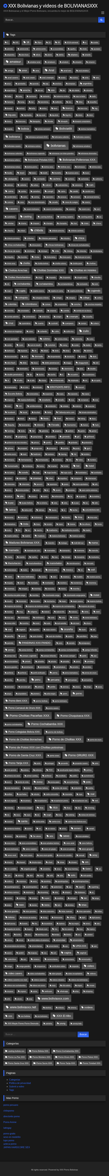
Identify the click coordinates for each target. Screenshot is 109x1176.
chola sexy (11, 263)
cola (8, 298)
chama (23, 223)
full (33, 431)
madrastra (53, 530)
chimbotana (97, 251)
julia (21, 496)
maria (10, 557)
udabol (90, 935)
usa (45, 953)
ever (9, 406)
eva (96, 400)
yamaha (49, 1024)
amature (65, 62)
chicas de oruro (13, 251)
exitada (65, 406)
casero (13, 208)
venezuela (86, 959)
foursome (71, 425)
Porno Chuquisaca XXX (75, 715)
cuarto (40, 323)
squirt (81, 887)
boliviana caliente (61, 137)
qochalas (23, 794)
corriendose (30, 317)
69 (59, 42)
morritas (35, 595)
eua (72, 400)
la (71, 496)
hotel (91, 466)
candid (75, 191)
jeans (66, 484)
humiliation (82, 473)
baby (20, 96)
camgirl (50, 191)
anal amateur (83, 71)
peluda (53, 662)
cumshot (51, 345)
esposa (10, 400)
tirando (24, 924)
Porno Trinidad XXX (91, 1063)
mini (54, 577)
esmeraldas (33, 394)
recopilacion (42, 801)
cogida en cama (57, 291)
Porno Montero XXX (41, 1057)
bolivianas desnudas (88, 153)
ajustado (97, 49)
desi (25, 357)
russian (10, 822)
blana (9, 121)
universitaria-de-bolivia (16, 946)
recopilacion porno (61, 801)
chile (57, 251)
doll (97, 363)
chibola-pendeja (13, 238)
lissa (38, 524)
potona (26, 770)
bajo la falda (80, 96)
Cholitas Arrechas (17, 270)
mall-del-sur (78, 543)
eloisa (43, 380)
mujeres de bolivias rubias (38, 606)
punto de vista (23, 782)
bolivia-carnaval (43, 129)
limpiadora (11, 524)
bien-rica (83, 108)
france (85, 425)
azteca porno (9, 1144)
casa (22, 202)
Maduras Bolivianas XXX (24, 542)
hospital (54, 466)
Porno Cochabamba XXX (47, 724)
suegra (34, 898)
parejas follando (49, 656)
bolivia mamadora (88, 129)
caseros (72, 209)
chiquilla (10, 257)
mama (95, 543)
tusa (29, 935)
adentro (10, 49)
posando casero (81, 763)
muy (21, 612)
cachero (71, 179)
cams (63, 191)
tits (35, 923)
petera (40, 687)
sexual (81, 855)
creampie (73, 316)
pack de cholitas (55, 636)
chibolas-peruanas (48, 238)
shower (74, 862)
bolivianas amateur (83, 146)
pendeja (90, 661)
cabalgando (12, 179)
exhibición (52, 406)
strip (56, 892)
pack (23, 636)
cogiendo (95, 290)
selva (64, 829)
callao (35, 185)
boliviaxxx (81, 167)
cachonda (84, 179)
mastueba (95, 557)
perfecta (10, 673)
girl (78, 437)
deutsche (70, 357)
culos (91, 339)
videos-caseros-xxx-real (17, 980)
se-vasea (51, 829)
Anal (51, 70)
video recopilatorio (75, 974)
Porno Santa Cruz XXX (18, 1063)
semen (77, 828)
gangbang (22, 437)
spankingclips (62, 881)
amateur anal (35, 62)
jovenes (71, 490)
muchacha (51, 601)
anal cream (30, 78)
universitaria (78, 940)
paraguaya (85, 643)
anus (9, 84)
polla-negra (50, 694)
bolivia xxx (65, 167)
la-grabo (82, 496)
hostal (65, 466)
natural (46, 612)
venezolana (52, 959)
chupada (52, 277)
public (74, 776)
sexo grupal (87, 849)
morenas (10, 589)
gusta (77, 448)
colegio (59, 298)
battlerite (58, 102)
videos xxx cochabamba (16, 985)
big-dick (55, 115)
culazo (96, 323)
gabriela (45, 431)
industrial (22, 478)
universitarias (37, 946)
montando (49, 583)
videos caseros (40, 980)
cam (91, 185)
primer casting (32, 776)
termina (71, 905)
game (82, 431)
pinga (88, 687)
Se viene (37, 836)
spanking (47, 881)
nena (86, 612)
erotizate (38, 387)
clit (8, 284)
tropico (92, 929)
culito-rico (70, 331)
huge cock (67, 473)
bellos (44, 108)
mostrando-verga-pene (76, 595)
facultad (37, 412)
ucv (79, 935)
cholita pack (77, 263)
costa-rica (45, 317)
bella (33, 108)
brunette (57, 173)
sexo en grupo (50, 849)
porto (38, 763)
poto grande (11, 770)
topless (62, 924)
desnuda (39, 356)
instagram (77, 478)
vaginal (83, 953)
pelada (27, 661)
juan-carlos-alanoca (89, 490)
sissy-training (72, 869)
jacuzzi (39, 484)
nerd (97, 612)
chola (36, 257)
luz (29, 530)
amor (24, 70)
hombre (93, 460)
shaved (22, 862)
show (62, 862)
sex (51, 836)
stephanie (29, 892)
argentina (87, 83)
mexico (69, 570)
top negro (75, 924)
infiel (51, 478)
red (96, 800)
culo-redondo (30, 339)
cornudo (39, 311)
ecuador (74, 374)
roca (18, 815)
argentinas (11, 90)
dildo (24, 363)
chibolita (66, 238)
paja (95, 636)
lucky (9, 530)
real (92, 794)
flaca (94, 419)
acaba (95, 42)
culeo (31, 331)
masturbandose (35, 563)
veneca (36, 959)
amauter (78, 62)
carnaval (76, 197)
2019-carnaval (72, 42)
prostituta (62, 776)
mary (46, 557)
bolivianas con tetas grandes (63, 153)
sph (45, 887)
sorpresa (22, 881)
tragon (29, 929)
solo (73, 875)
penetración (44, 667)
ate (63, 90)
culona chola (62, 339)
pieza (77, 687)
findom (71, 419)
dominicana (39, 369)
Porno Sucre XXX (44, 1063)
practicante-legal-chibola (69, 770)
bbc (70, 102)
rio (8, 815)
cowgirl (58, 317)
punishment (88, 776)
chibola (38, 230)
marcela (94, 550)
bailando (46, 96)
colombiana (31, 304)
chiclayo (44, 251)
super (47, 898)
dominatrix (24, 369)
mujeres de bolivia (14, 606)
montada (34, 583)
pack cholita (37, 636)
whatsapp (64, 991)
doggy (68, 363)
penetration (60, 667)
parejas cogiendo (29, 656)
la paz (76, 503)
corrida (66, 311)
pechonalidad (12, 662)
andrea (75, 78)
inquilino (63, 478)
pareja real (11, 656)
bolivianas (58, 145)
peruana (55, 679)
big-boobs (28, 115)
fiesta (45, 418)
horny (41, 466)
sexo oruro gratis (45, 855)
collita (99, 298)
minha (43, 577)
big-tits (68, 115)
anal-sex (67, 70)
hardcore (36, 454)
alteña (61, 55)
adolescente (41, 49)
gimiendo (66, 437)
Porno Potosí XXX (90, 1057)
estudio (61, 400)
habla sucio (11, 454)
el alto (32, 380)
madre (87, 530)
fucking (10, 431)
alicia (38, 55)
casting (27, 216)
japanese (53, 484)
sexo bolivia (87, 843)
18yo (39, 42)
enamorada (11, 387)
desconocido (12, 357)
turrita (18, 935)
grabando (88, 443)
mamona (80, 550)
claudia (97, 277)
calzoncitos (63, 185)
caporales (49, 197)
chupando (66, 277)
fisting (82, 419)
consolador (24, 311)
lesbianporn (52, 517)
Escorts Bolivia (15, 394)
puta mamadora (13, 788)
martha (34, 557)
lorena (72, 524)
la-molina (95, 496)
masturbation (56, 563)
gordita (61, 442)
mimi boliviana (27, 576)
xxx (10, 1016)
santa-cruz (56, 821)
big (96, 108)
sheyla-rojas (36, 862)
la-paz (11, 502)
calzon (48, 185)
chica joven (36, 245)
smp (41, 875)
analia (63, 78)
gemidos (51, 437)
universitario (53, 946)
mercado (90, 563)
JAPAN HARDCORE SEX (16, 1147)
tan (85, 898)
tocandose (48, 924)
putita (90, 788)
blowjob (64, 121)
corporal (53, 311)
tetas (84, 905)
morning (37, 589)
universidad (60, 940)
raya (80, 794)
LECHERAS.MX (92, 510)
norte (52, 618)
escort (81, 387)
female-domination (88, 412)
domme (54, 369)
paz (95, 656)
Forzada (55, 425)
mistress (66, 577)
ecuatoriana (89, 375)
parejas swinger (69, 656)
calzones (78, 185)
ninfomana (24, 618)
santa (24, 821)
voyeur (23, 991)
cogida (22, 290)
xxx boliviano (42, 1016)
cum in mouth (35, 345)
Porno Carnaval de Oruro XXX (24, 708)
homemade (13, 466)
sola (61, 875)
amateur (15, 61)
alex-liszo (25, 55)
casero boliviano (32, 209)
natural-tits (60, 612)
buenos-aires (73, 173)
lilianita (67, 517)
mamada (14, 550)
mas (56, 557)
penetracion (28, 667)
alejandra (10, 55)
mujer (63, 601)
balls (94, 96)
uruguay (33, 953)
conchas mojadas (94, 304)
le (64, 510)
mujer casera (78, 601)
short (50, 862)
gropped (23, 448)
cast (98, 209)
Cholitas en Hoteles (85, 270)
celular (11, 223)
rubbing (71, 815)
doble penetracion (52, 363)
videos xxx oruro (38, 985)
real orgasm (11, 801)
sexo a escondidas (29, 843)
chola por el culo (83, 257)
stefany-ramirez (13, 892)
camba (23, 191)
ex (20, 406)
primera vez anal (13, 776)
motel (96, 595)
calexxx (10, 185)
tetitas (99, 911)
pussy (40, 782)
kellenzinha (58, 496)
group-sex (38, 448)
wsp (30, 999)
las (86, 503)
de (35, 351)
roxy (59, 815)
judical (9, 496)
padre (70, 636)
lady (55, 503)
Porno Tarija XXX (18, 763)
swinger (73, 898)
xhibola (61, 1008)
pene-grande (12, 667)
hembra (86, 454)
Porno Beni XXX (18, 700)
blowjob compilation (82, 121)
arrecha (26, 90)
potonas (38, 770)
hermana (10, 460)
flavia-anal (25, 425)
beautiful (93, 102)
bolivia (25, 128)
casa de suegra (71, 202)
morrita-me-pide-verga (16, 595)
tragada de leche (13, 929)
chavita (10, 231)
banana (10, 102)
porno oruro (54, 755)
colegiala (23, 297)
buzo (87, 173)
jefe (96, 484)
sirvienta (46, 869)
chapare (36, 223)
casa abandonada (38, 202)
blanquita (36, 121)
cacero (26, 179)
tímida (68, 935)
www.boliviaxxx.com (55, 998)
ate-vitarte (75, 90)
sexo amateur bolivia (51, 843)
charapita (63, 223)
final (59, 418)
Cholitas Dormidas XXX (50, 270)
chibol (22, 231)
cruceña (89, 317)
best (55, 108)
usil (54, 953)
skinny (20, 875)
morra (63, 589)
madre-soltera (12, 536)
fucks (23, 431)
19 (49, 42)
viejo (53, 985)
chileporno (8, 1110)
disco (35, 363)
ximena (73, 1008)
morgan (24, 589)
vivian (91, 985)
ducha (41, 375)
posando (64, 763)
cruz (11, 323)
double (93, 369)
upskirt (21, 953)
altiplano (74, 55)
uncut (21, 940)
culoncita (78, 339)
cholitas (92, 263)
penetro (75, 667)
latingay (7, 1128)
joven (58, 490)
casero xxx (85, 209)
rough (49, 815)
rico (55, 807)
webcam (48, 991)
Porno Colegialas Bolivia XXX (24, 731)
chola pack (66, 257)
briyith (45, 173)
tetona (11, 917)
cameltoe (36, 191)
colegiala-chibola (42, 298)
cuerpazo (69, 323)
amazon (91, 62)
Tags (11, 1090)
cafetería (98, 179)
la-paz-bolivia (27, 503)
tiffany (72, 917)
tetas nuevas (66, 911)
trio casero (68, 929)
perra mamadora (71, 673)
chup (40, 277)
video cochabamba (37, 974)
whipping (89, 991)
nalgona (34, 612)
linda (25, 524)
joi (47, 490)
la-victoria (43, 503)
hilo (70, 460)
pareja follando (91, 650)
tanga (97, 898)
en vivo (25, 387)
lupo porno (8, 1140)
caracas (63, 197)
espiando (73, 394)
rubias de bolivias (88, 815)
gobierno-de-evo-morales (17, 443)
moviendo (22, 601)
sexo (66, 835)
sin (86, 862)
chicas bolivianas (55, 245)
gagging (58, 431)
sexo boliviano (12, 849)
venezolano (69, 959)
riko (79, 808)
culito (56, 331)
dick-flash (11, 363)
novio (37, 623)
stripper (68, 892)
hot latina (10, 473)
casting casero (66, 217)
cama (10, 191)
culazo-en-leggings (14, 331)
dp (31, 374)
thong (45, 918)
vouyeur (10, 991)
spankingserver (13, 887)
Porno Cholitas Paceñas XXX (29, 715)
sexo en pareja (68, 849)
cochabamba (23, 284)
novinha (25, 623)
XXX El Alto (63, 1015)
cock (96, 284)
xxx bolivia (25, 1016)
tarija (9, 905)
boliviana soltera (13, 160)
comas (47, 304)
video (90, 965)
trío (8, 935)
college (86, 297)
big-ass (12, 115)
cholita (26, 263)
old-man (76, 623)
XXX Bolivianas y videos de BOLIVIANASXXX (52, 6)
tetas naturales (48, 911)
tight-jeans (96, 918)
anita (86, 78)
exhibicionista (35, 406)
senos (9, 836)
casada (55, 202)
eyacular (91, 406)
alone (49, 55)
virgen (79, 985)
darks (99, 345)
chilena (69, 251)
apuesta (35, 84)
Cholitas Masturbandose (19, 277)
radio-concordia (52, 794)
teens (47, 905)
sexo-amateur (83, 836)
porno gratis (9, 1133)
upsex (9, 953)
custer (76, 345)
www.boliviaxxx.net (23, 1007)
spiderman (58, 887)
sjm (9, 875)
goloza (36, 443)
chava (98, 223)
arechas (58, 84)
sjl (100, 869)
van (24, 959)
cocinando (83, 284)
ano (97, 78)
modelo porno (94, 577)
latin (96, 503)
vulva (35, 991)
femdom (10, 419)
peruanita (87, 680)
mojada (10, 583)
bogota (9, 129)
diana (83, 357)
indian (9, 478)
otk (94, 630)
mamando (66, 551)
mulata (9, 612)
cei (100, 217)
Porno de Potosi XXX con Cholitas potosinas (36, 747)
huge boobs (51, 472)
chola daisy (51, 257)
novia (75, 617)
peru (37, 679)
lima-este (93, 517)
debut (45, 351)
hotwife (25, 472)
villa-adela (66, 985)
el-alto (19, 380)
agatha (73, 49)
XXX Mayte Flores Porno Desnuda (23, 1023)
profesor (48, 776)
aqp (46, 84)
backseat (32, 96)
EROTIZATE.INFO (60, 387)
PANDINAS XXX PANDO (36, 642)
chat (75, 223)
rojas (28, 815)
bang (22, 102)
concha (77, 304)
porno (79, 693)
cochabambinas (66, 284)
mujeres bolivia (95, 601)
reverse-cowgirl (26, 808)
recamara (26, 801)
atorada (89, 90)
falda (49, 412)
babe (9, 96)
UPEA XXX (81, 946)
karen (45, 496)
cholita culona (60, 263)
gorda (48, 442)
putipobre (77, 788)
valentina (12, 959)
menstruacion (74, 563)
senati (91, 828)
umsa (9, 940)
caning (36, 197)
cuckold (54, 323)
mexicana (52, 570)
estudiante (46, 400)
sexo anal (70, 843)
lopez (61, 524)
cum (21, 345)
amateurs (51, 62)
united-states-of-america (39, 940)
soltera (9, 881)
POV (51, 770)
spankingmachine (82, 881)
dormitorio (68, 369)
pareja (11, 650)
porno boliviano (61, 701)
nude (48, 623)
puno (9, 782)
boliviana (14, 136)
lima (80, 517)
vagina (67, 952)
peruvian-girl (25, 687)
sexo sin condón (65, 855)
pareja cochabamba (46, 650)
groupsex (52, 448)
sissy (59, 869)
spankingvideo (31, 887)
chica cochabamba (16, 245)
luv (19, 530)
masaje (67, 557)
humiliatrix (97, 473)
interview (10, 484)
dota (81, 369)
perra (55, 673)
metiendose (11, 570)
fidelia (33, 419)
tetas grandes (31, 911)
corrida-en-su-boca (83, 311)
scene (29, 829)
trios (81, 929)
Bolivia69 (65, 128)
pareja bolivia (26, 650)
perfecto (23, 673)
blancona (21, 121)
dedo (57, 351)
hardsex (51, 454)
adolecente (24, 49)
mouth (9, 601)
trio (56, 929)
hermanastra (26, 460)
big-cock (42, 115)
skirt (31, 875)
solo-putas (87, 875)
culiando (43, 331)
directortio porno (11, 1116)
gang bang (37, 437)
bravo (33, 173)
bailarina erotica (62, 96)
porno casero (53, 708)
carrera (10, 202)
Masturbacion (14, 563)
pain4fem (83, 636)
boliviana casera (83, 137)
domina (10, 369)
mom (21, 583)
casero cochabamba (54, 209)
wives (19, 999)
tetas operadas (85, 911)
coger (9, 291)
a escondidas (58, 49)
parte (84, 656)
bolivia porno (32, 167)
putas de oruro (61, 788)
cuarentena (26, 323)
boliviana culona (34, 146)
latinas (41, 510)
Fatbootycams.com (66, 412)
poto (96, 763)
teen (21, 905)
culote (9, 345)
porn (65, 693)
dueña (52, 375)
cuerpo (83, 323)
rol (38, 815)
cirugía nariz (82, 277)
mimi (10, 577)
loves (99, 524)
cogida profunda (76, 291)
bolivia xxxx (96, 167)
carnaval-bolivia (93, 197)
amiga (10, 70)
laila (65, 503)
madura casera (78, 536)
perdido (88, 667)
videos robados (58, 980)
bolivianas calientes (14, 153)
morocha (50, 589)
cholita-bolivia (42, 263)
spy (70, 887)
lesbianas (37, 517)
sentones (22, 836)
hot (77, 466)
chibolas (30, 238)
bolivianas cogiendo (37, 153)
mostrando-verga (52, 595)
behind (21, 108)
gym (88, 448)
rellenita (10, 808)
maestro (51, 543)
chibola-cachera (77, 231)
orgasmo (35, 630)
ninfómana (39, 618)
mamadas (51, 550)
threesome (58, 918)
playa (9, 694)
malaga (64, 543)
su (93, 892)
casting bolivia (46, 217)
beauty (9, 108)
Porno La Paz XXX (16, 1057)
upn (95, 946)
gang (9, 437)
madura (40, 536)
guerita (65, 448)
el (8, 380)
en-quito (97, 380)
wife (8, 999)
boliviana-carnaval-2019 (38, 137)
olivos (88, 623)
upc (66, 946)
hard (24, 454)
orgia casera (50, 630)
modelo (79, 577)
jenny (9, 490)
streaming (44, 892)
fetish (22, 419)
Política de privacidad (20, 1083)
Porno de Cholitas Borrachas (25, 739)
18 (28, 42)
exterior (78, 406)
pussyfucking (72, 782)
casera (87, 202)
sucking (22, 898)
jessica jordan (23, 490)
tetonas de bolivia (29, 918)
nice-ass (10, 618)
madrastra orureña (71, 530)
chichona (30, 251)
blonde (50, 121)
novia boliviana (91, 618)
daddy (88, 345)
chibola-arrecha (58, 231)
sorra (35, 881)
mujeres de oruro (87, 606)
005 (16, 42)
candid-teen (11, 197)
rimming (91, 808)
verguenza (41, 966)
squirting (94, 887)
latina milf (28, 510)
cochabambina (46, 284)
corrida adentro (13, 317)
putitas (9, 794)
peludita (66, 662)
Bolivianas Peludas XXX (40, 159)
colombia (12, 304)
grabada (74, 443)
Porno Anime (9, 1122)
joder (38, 490)
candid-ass (89, 191)
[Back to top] (100, 1167)
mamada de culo (33, 551)
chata (86, 223)
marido (22, 557)
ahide (84, 49)
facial (25, 412)
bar (32, 102)
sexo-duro (11, 843)
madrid (27, 536)
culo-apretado (12, 339)
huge (37, 472)
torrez (88, 924)
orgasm (22, 629)
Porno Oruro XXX (66, 1057)
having (63, 454)
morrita (76, 588)
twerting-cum (42, 935)
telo (58, 905)
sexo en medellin (12, 1137)
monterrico (77, 583)
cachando (41, 179)
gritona (10, 448)
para (60, 643)
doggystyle (83, 363)
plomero (36, 694)
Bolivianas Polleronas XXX (79, 159)
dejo (78, 351)
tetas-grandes (12, 911)
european (84, 400)
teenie (34, 905)
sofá (51, 875)
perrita (9, 680)
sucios (9, 898)
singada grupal (29, 869)
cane (25, 197)
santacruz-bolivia (13, 829)
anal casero (13, 77)
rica (41, 807)
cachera (56, 179)
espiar (86, 394)
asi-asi (40, 90)
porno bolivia (41, 701)
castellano (11, 217)
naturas (74, 612)
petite (52, 687)
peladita (41, 662)
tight (83, 918)
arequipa (71, 84)
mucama (36, 601)
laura (54, 510)
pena (78, 662)
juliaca (33, 496)
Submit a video (16, 1086)
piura (100, 687)
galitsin (71, 431)
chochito (23, 257)
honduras (29, 466)
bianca (69, 108)
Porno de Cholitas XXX (66, 739)
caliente (23, 185)
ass (52, 90)
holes (80, 460)
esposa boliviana (27, 400)
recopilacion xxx (81, 801)
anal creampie (48, 78)
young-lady (77, 1024)
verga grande (24, 966)
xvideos (88, 1007)
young (62, 1023)
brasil (22, 173)
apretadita (21, 84)
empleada (74, 380)
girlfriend (90, 437)
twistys (56, 935)
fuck (97, 425)
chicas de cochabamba (80, 245)
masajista (80, 557)
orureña (68, 629)
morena (92, 583)
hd (75, 454)
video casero (15, 973)
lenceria (10, 517)
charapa (49, 223)
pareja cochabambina (69, 650)
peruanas (72, 680)
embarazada (58, 380)
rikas (69, 808)
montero (63, 583)
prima (89, 770)
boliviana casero (14, 146)
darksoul (10, 351)
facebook (11, 412)
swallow (60, 898)
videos (93, 973)
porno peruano (10, 1105)
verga (9, 966)
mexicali (37, 570)
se (40, 828)
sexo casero (31, 849)
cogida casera (38, 291)
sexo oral (12, 855)
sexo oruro (28, 855)
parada (72, 643)
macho (39, 530)
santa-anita (40, 822)
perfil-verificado (39, 673)
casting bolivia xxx (16, 1051)
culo (86, 331)
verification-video (58, 966)
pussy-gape (54, 782)
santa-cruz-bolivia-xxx (77, 821)
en (86, 380)
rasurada (68, 794)
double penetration (14, 374)
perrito (22, 680)
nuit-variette (61, 623)
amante (88, 55)
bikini (80, 115)
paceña (10, 636)
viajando (75, 966)
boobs (9, 173)
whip (77, 991)
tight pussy (11, 924)
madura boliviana (58, 536)
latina (12, 509)
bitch (91, 115)
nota (63, 617)
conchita (10, 311)
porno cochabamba (14, 724)
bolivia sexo (48, 167)
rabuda (36, 794)
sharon (9, 862)
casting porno (86, 217)
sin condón (11, 869)
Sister (88, 869)
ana (37, 70)
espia (61, 394)
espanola (48, 394)
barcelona (44, 102)
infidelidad (37, 478)
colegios (72, 298)
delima (89, 351)
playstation (22, 694)
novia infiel (11, 623)
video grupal (56, 974)
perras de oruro (90, 673)
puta (88, 782)
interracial (92, 478)
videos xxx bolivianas (79, 980)
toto (98, 924)
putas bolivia (42, 788)
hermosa (58, 460)
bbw (80, 102)
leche (75, 510)
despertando (55, 357)
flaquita (11, 425)
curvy (65, 345)
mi (82, 570)
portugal (50, 763)
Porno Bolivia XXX (40, 1051)
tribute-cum (43, 929)
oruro (83, 629)
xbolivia (48, 1008)
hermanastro (43, 460)
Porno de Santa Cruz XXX (25, 755)
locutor (49, 524)
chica (81, 238)
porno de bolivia (55, 732)
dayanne (23, 351)
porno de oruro (95, 740)
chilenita (82, 251)
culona (46, 339)
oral (9, 629)
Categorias (14, 1079)
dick (94, 356)
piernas (66, 687)
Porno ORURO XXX (81, 755)
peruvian (10, 687)
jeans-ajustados (82, 484)
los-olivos (86, 524)
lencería (23, 517)
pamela (10, 643)
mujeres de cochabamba (64, 606)
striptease (81, 892)
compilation (61, 304)
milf (93, 569)
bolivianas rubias (13, 167)
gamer (94, 431)
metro (25, 570)
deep (67, 351)
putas (28, 788)
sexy (94, 855)
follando (40, 425)
